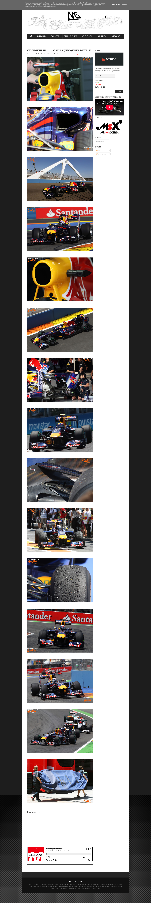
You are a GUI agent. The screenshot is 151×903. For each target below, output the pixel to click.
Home (69, 882)
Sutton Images (75, 54)
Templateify (96, 888)
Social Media (101, 36)
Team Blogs (55, 36)
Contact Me (116, 36)
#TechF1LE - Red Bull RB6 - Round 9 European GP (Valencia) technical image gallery (59, 50)
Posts (99, 150)
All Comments (101, 154)
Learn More (115, 5)
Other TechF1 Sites (70, 36)
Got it (124, 5)
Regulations (41, 36)
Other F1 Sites (87, 36)
